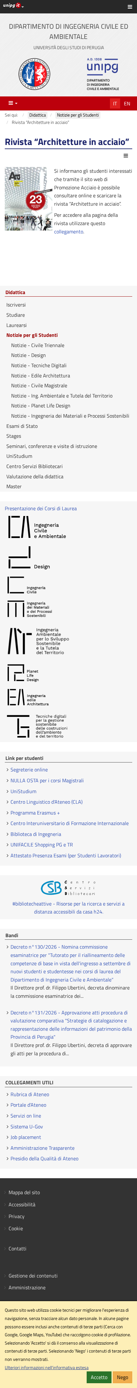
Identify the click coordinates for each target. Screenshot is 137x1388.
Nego (122, 1377)
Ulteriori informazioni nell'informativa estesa (47, 1367)
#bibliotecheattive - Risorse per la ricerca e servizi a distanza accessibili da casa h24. (68, 908)
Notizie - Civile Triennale (37, 345)
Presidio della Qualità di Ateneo (44, 1158)
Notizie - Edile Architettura (40, 375)
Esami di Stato (22, 426)
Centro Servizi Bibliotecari (34, 466)
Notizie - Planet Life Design (40, 405)
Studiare (15, 315)
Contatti (17, 1248)
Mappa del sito (24, 1192)
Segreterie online (29, 769)
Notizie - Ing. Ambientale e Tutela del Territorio (61, 395)
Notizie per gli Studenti (32, 335)
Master (14, 486)
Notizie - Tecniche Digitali (39, 365)
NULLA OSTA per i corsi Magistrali (47, 780)
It (115, 103)
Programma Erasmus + (35, 812)
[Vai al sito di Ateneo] (34, 74)
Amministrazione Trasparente (43, 1148)
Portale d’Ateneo (28, 1105)
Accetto (99, 1377)
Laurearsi (16, 325)
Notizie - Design (28, 355)
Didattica (15, 292)
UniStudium (19, 456)
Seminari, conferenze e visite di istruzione (51, 446)
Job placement (26, 1137)
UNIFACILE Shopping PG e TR (42, 844)
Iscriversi (16, 304)
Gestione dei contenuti (33, 1275)
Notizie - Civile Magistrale (39, 385)
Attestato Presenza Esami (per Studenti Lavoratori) (66, 855)
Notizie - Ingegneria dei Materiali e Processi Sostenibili (70, 416)
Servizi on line (26, 1115)
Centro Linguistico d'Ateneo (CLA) (47, 802)
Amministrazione (27, 1287)
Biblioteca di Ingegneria (36, 834)
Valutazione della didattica (34, 476)
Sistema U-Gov (27, 1126)
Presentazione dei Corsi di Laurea (41, 508)
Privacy (17, 1216)
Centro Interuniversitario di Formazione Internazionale (70, 823)
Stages (13, 436)
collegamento (68, 231)
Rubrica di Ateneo (30, 1094)
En (127, 103)
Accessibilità (22, 1204)
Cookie (16, 1228)
